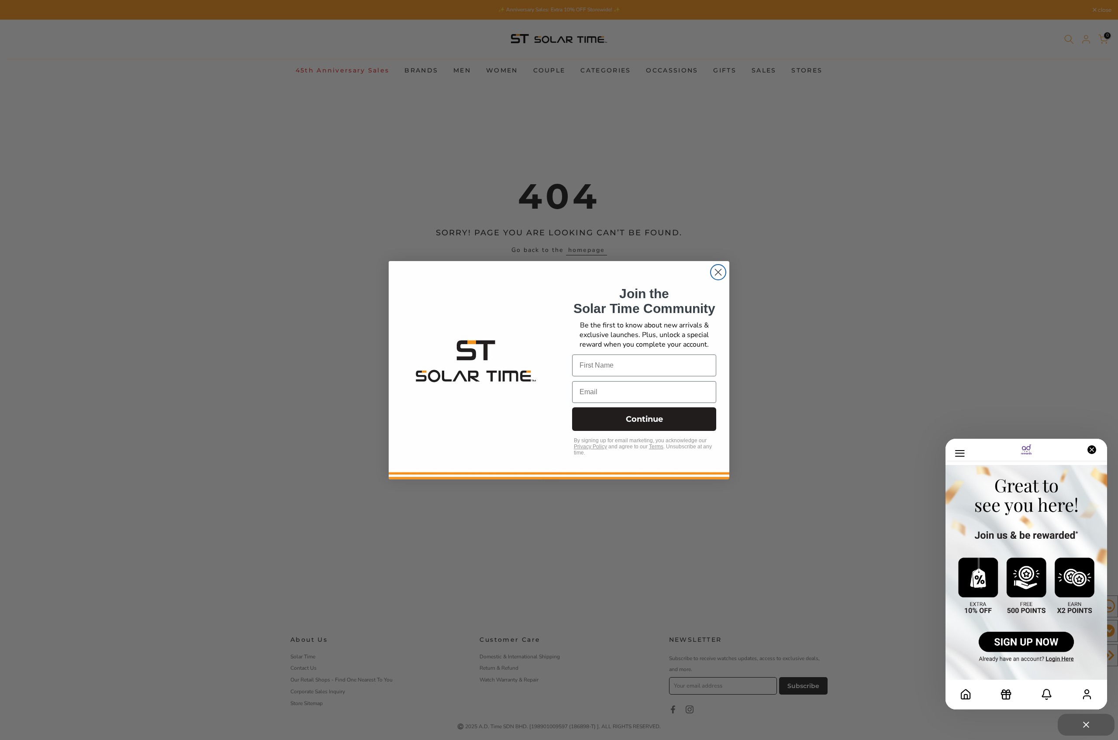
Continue (644, 419)
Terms (656, 447)
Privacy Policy (590, 447)
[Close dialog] (718, 272)
